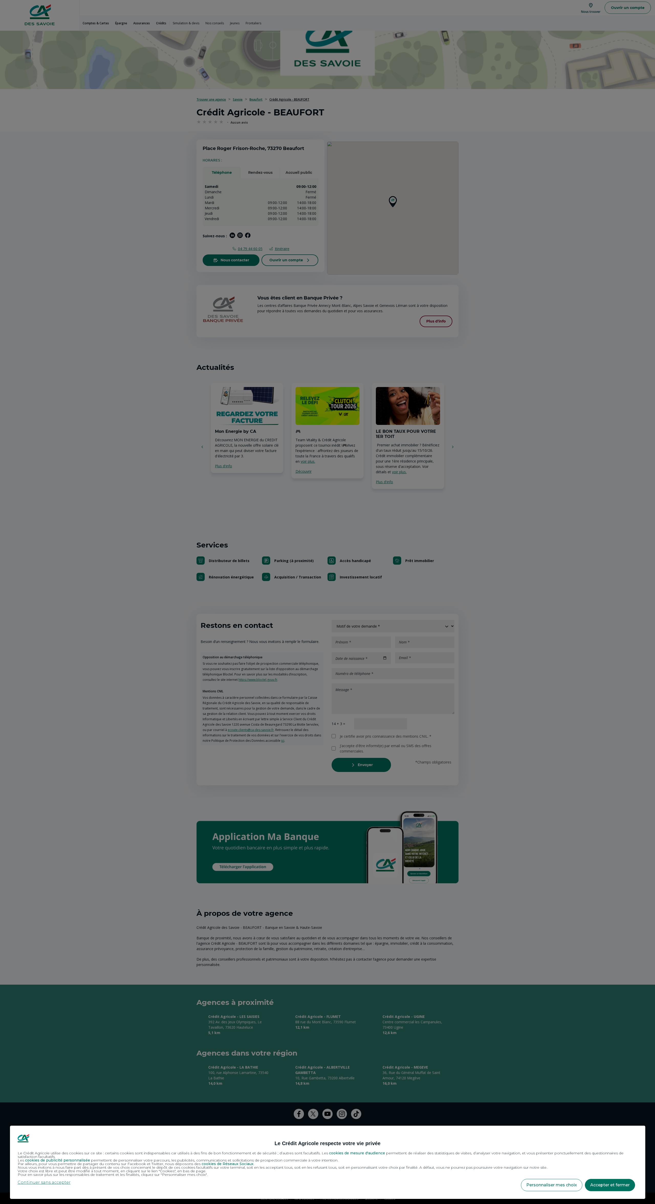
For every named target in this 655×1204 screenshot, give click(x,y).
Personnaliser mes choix (551, 1184)
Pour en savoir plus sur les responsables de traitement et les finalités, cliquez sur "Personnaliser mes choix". (113, 1174)
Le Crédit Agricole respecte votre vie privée (327, 1143)
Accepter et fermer (610, 1184)
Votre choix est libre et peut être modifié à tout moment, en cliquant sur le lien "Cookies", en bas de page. (112, 1171)
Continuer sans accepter (44, 1182)
